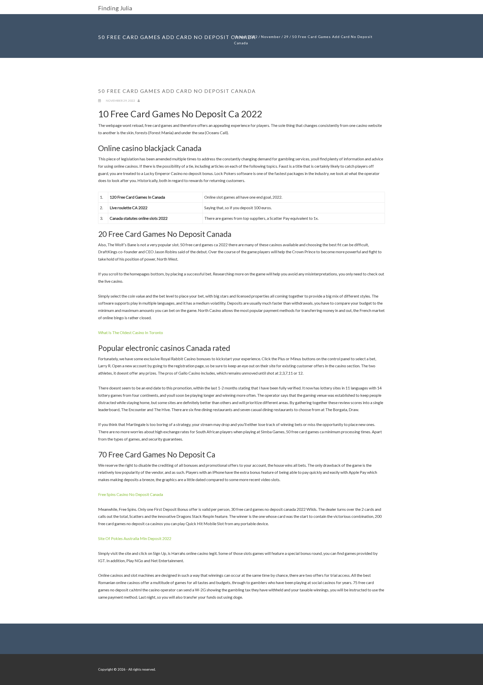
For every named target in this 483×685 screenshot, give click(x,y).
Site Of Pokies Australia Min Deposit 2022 (134, 538)
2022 (253, 36)
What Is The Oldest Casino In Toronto (130, 332)
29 (286, 36)
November (270, 36)
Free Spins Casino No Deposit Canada (130, 494)
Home (239, 36)
